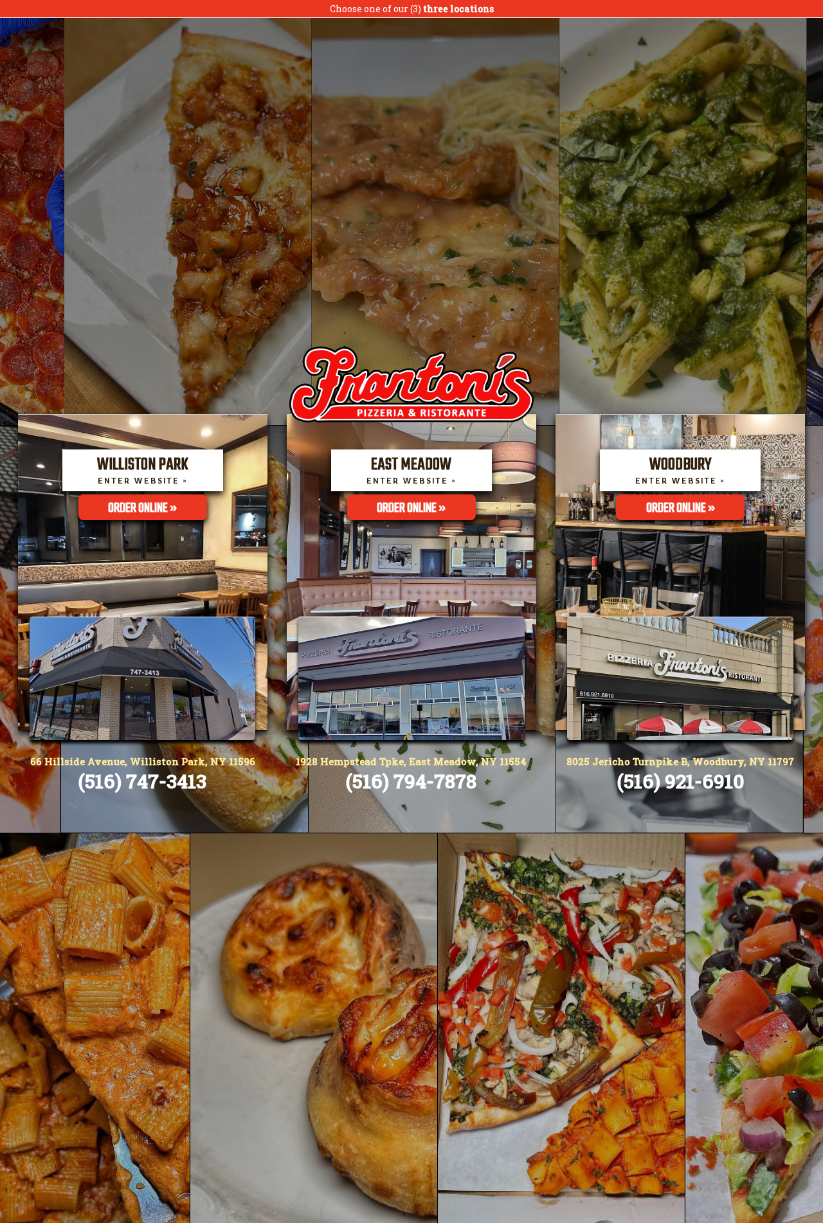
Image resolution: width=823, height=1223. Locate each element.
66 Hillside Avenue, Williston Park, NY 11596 (142, 761)
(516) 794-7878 (411, 780)
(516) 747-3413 (142, 780)
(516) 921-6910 (680, 780)
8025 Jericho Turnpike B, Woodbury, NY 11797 (680, 761)
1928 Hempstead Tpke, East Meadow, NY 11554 (411, 761)
